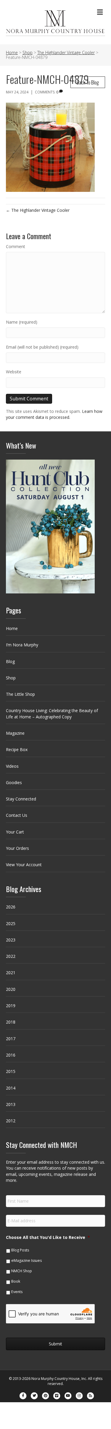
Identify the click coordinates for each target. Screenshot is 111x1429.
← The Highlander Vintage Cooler (38, 210)
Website (13, 372)
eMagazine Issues (26, 1260)
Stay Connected (21, 799)
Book (15, 1281)
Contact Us (16, 815)
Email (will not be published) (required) (42, 347)
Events (16, 1291)
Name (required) (21, 322)
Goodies (14, 782)
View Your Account (24, 864)
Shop (11, 678)
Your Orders (17, 848)
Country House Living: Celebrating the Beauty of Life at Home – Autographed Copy (52, 713)
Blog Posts (20, 1250)
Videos (12, 766)
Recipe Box (17, 749)
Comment (15, 246)
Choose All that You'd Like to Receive (48, 1237)
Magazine (15, 733)
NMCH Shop (21, 1270)
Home (12, 628)
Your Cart (15, 832)
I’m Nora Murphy (22, 645)
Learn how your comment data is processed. (54, 414)
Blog (10, 661)
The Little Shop (20, 694)
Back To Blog (88, 82)
